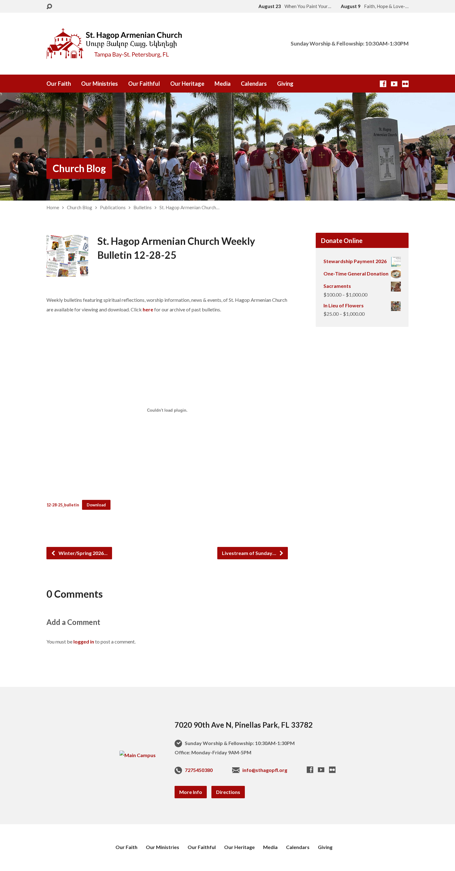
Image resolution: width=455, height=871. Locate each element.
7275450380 (199, 770)
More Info (190, 792)
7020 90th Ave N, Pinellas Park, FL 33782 (244, 724)
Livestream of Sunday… (249, 553)
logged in (83, 641)
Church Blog (79, 168)
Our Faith (58, 83)
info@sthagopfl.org (264, 770)
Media (222, 83)
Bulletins (142, 207)
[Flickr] (405, 83)
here (148, 309)
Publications (113, 207)
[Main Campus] (137, 755)
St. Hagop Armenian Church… (189, 207)
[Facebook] (383, 83)
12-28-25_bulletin (62, 504)
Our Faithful (144, 83)
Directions (228, 792)
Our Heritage (187, 83)
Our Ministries (99, 83)
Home (52, 207)
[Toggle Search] (49, 7)
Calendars (254, 83)
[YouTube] (394, 83)
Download (96, 504)
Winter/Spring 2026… (82, 553)
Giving (285, 83)
